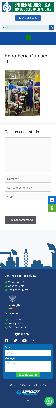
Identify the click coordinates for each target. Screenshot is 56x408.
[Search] (51, 27)
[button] (28, 18)
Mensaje (10, 358)
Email (8, 347)
